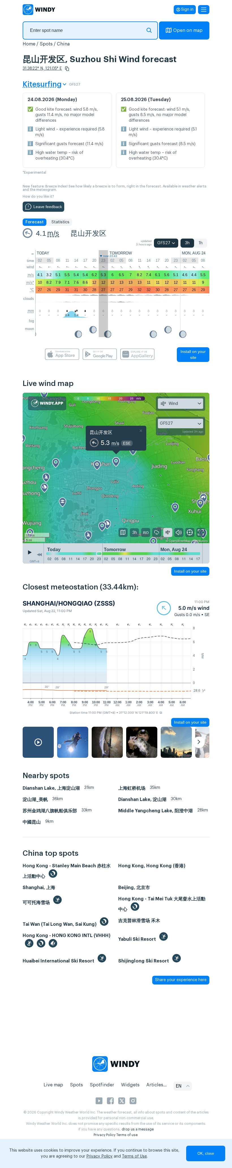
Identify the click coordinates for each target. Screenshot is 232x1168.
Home (29, 44)
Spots (46, 44)
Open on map (188, 30)
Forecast (34, 222)
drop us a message (138, 1129)
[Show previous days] (39, 554)
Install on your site (193, 354)
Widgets (130, 1085)
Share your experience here (181, 980)
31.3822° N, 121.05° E (42, 69)
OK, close (205, 1153)
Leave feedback (47, 206)
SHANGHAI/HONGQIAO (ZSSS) (69, 603)
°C (32, 290)
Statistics (60, 222)
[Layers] (123, 532)
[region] (116, 468)
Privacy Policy (104, 1135)
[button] (67, 68)
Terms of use (127, 1135)
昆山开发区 (88, 233)
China (63, 44)
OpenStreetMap (180, 540)
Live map (53, 1085)
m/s (53, 233)
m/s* (30, 282)
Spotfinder (102, 1085)
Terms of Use (134, 1156)
